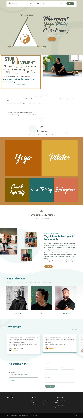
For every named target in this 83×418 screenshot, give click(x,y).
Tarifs (50, 3)
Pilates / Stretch (45, 400)
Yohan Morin (17, 313)
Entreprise (55, 3)
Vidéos (61, 3)
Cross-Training (34, 402)
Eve (41, 313)
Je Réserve (70, 3)
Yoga (32, 400)
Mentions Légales (34, 415)
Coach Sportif (44, 402)
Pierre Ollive (65, 313)
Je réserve (52, 38)
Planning (45, 3)
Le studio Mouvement (35, 404)
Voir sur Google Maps (20, 84)
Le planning (44, 404)
